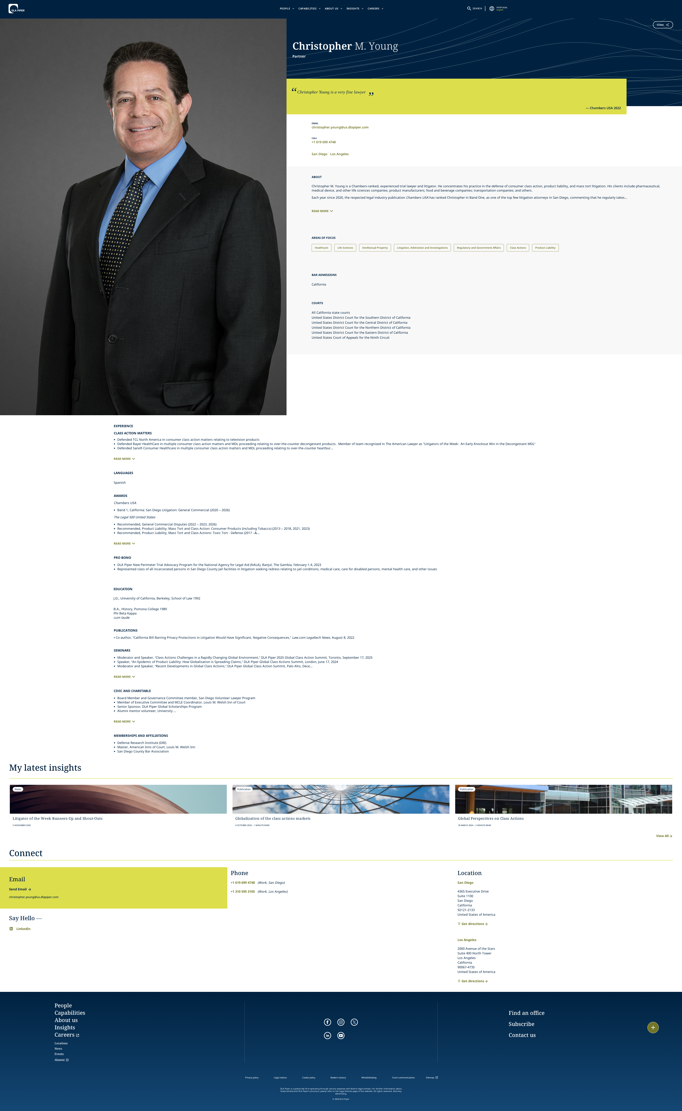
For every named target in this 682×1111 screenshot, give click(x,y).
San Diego (319, 154)
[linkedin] (327, 1035)
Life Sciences (345, 247)
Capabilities (307, 8)
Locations (61, 1043)
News (58, 1049)
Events (59, 1054)
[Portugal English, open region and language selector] (492, 8)
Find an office (527, 1012)
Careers (373, 8)
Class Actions (518, 247)
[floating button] (653, 1027)
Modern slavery (338, 1077)
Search (477, 8)
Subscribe (521, 1024)
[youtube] (340, 1035)
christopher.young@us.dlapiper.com (340, 127)
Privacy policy (252, 1077)
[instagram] (340, 1022)
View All (662, 836)
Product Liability (545, 247)
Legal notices (280, 1077)
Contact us (522, 1035)
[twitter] (354, 1022)
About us (331, 8)
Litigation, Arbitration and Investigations (422, 247)
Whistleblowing (368, 1077)
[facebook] (327, 1022)
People (285, 8)
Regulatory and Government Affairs (479, 247)
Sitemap (430, 1077)
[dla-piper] (17, 9)
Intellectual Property (375, 247)
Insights (353, 8)
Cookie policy (308, 1077)
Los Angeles (339, 154)
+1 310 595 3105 (243, 891)
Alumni (60, 1060)
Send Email (18, 889)
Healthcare (321, 247)
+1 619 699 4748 (324, 142)
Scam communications (403, 1077)
